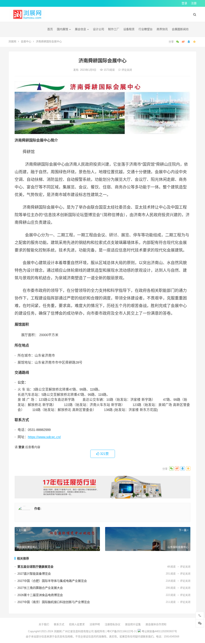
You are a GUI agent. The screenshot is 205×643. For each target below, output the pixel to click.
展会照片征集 (133, 624)
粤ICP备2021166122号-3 (121, 631)
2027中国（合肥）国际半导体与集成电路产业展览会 (52, 580)
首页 (50, 29)
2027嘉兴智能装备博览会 (34, 573)
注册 (194, 3)
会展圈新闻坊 (180, 29)
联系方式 (59, 624)
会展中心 (26, 41)
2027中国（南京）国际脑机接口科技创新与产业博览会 (53, 602)
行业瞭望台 (146, 29)
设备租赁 (129, 29)
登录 (184, 3)
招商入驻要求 (77, 624)
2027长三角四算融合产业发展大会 (40, 587)
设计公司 (98, 29)
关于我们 (44, 624)
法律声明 (94, 624)
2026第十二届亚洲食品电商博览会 (40, 595)
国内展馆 (62, 29)
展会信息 (80, 29)
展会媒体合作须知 (156, 624)
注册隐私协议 (112, 624)
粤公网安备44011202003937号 (159, 631)
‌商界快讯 (162, 29)
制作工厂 (113, 29)
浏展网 (12, 41)
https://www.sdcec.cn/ (44, 437)
